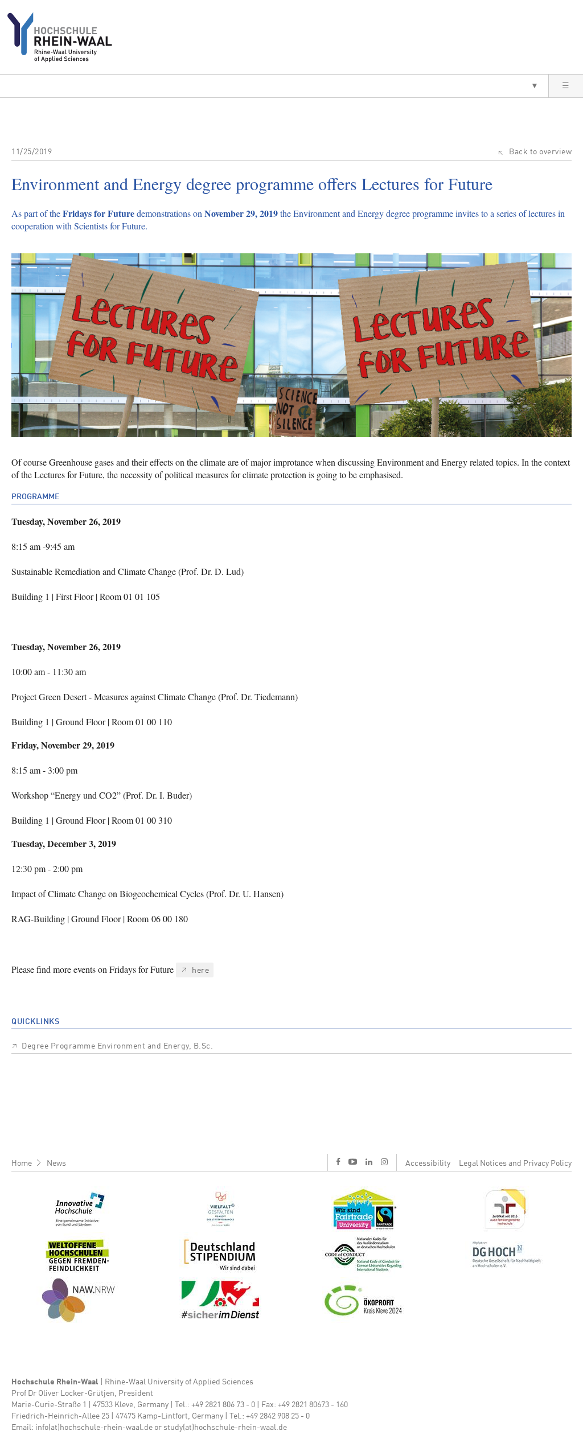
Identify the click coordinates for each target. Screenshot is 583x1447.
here (200, 971)
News (56, 1164)
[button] (274, 86)
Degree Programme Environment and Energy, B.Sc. (117, 1046)
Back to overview (540, 152)
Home (21, 1164)
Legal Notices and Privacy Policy (515, 1164)
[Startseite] (64, 37)
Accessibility (427, 1164)
